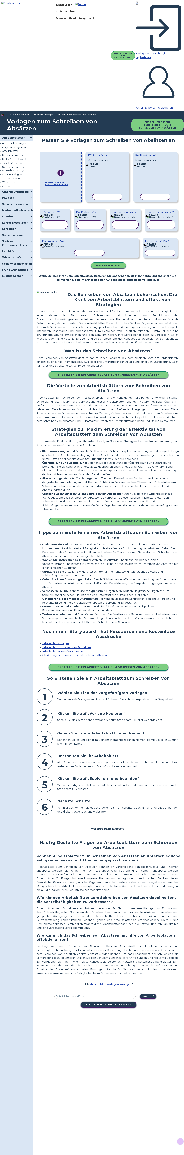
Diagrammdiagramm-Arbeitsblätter (14, 149)
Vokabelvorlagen (12, 174)
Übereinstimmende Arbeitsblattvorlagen (14, 169)
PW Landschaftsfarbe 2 (160, 212)
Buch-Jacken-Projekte (15, 143)
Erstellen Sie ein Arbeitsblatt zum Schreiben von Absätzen (157, 125)
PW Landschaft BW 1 (54, 241)
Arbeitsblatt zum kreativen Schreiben (66, 647)
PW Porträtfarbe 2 (146, 155)
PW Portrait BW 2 (86, 212)
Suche (147, 996)
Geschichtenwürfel (13, 155)
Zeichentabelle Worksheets (11, 180)
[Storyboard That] (11, 3)
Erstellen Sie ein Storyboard (74, 18)
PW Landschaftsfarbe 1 (125, 212)
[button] (81, 4)
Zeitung (7, 186)
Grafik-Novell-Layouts (14, 159)
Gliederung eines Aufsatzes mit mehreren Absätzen (76, 655)
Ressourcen (64, 4)
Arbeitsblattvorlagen (43, 114)
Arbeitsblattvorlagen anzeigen (111, 984)
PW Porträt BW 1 (51, 212)
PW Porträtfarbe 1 (98, 155)
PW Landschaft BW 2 (157, 241)
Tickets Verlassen (12, 163)
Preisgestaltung (66, 11)
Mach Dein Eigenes (108, 265)
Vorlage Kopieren (107, 160)
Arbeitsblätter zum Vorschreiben (63, 651)
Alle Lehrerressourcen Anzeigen (108, 1004)
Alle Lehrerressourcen (19, 114)
